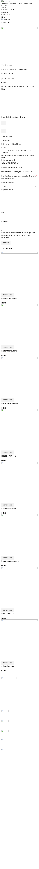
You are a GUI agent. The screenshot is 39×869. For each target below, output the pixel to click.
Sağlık (3, 786)
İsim (3, 213)
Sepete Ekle (7, 136)
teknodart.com (7, 666)
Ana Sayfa (4, 69)
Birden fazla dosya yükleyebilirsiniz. (13, 117)
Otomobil (4, 790)
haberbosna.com (9, 351)
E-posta (4, 221)
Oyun (3, 797)
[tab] (11, 150)
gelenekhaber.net (9, 298)
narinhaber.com (8, 613)
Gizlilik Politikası (8, 689)
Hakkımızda (7, 696)
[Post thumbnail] (5, 713)
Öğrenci (18, 144)
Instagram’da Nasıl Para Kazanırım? (22, 731)
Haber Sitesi (5, 769)
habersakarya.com (9, 403)
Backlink (13, 69)
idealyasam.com (8, 508)
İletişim (5, 700)
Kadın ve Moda (6, 772)
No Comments (23, 716)
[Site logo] (5, 1)
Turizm (3, 794)
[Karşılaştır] (3, 290)
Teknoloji (4, 779)
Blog (4, 693)
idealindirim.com (8, 456)
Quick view (9, 290)
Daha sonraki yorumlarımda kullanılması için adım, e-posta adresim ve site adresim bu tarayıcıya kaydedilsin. (19, 235)
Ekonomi (4, 783)
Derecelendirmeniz (8, 183)
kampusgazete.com (10, 561)
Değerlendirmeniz (7, 190)
